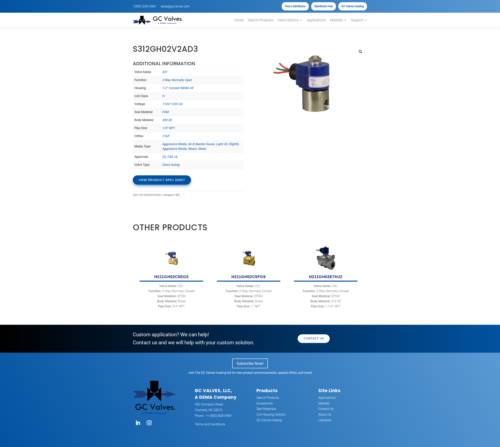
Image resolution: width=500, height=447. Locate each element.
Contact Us (314, 338)
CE (164, 157)
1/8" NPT (168, 128)
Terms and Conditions (210, 424)
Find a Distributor (295, 6)
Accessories (264, 403)
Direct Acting (170, 165)
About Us (324, 414)
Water (202, 149)
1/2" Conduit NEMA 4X (177, 88)
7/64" (166, 136)
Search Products (260, 20)
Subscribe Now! (250, 363)
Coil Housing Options (271, 414)
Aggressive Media (174, 144)
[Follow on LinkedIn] (138, 423)
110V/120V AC (172, 104)
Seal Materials (266, 409)
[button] (360, 51)
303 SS (167, 120)
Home (239, 20)
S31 (164, 72)
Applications (316, 20)
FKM (165, 112)
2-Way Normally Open (177, 80)
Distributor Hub (323, 6)
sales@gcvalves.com (175, 6)
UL (176, 157)
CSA (170, 157)
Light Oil (221, 144)
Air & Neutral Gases (201, 144)
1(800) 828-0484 (144, 6)
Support (357, 20)
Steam (192, 149)
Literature (324, 420)
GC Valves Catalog (352, 6)
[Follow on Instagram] (149, 423)
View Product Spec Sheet (162, 180)
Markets (336, 20)
